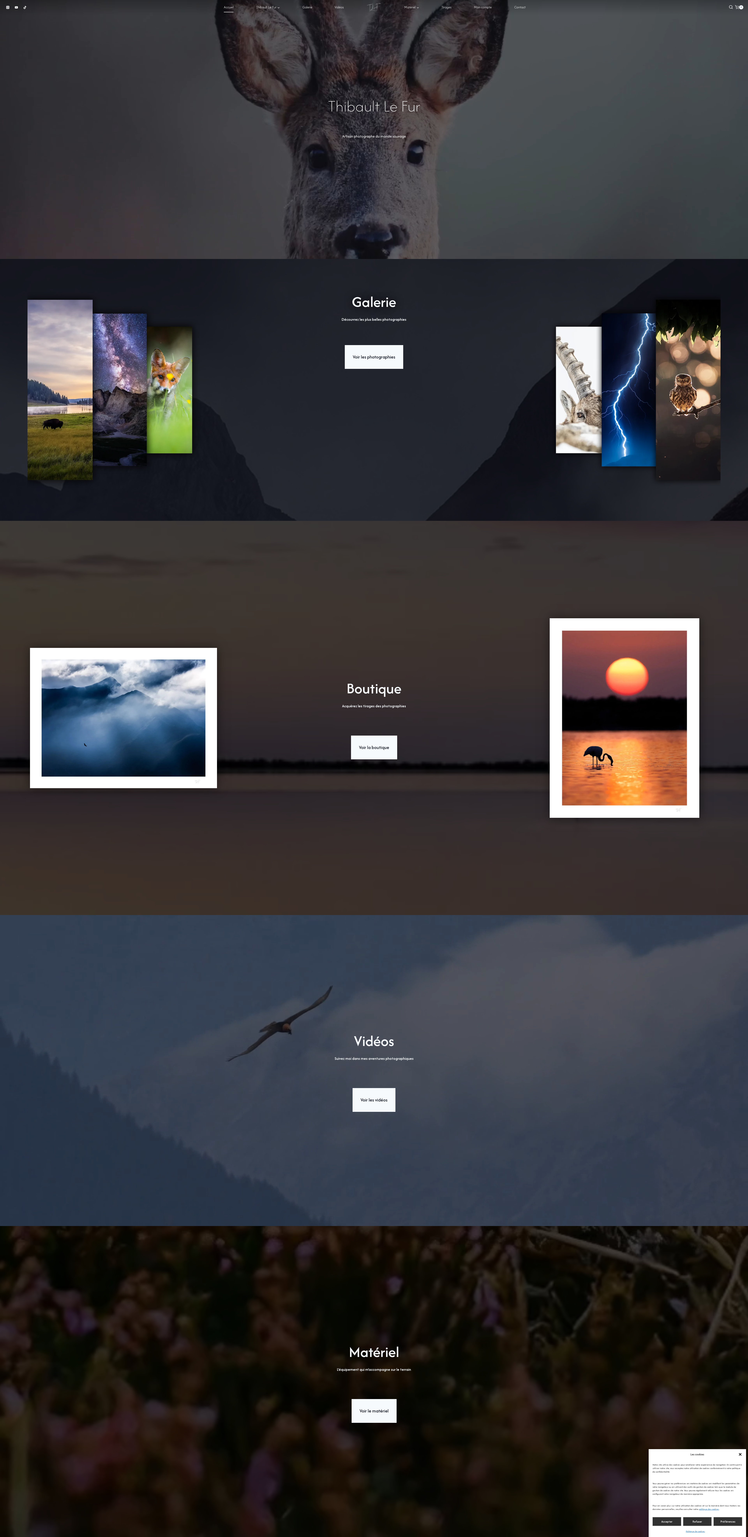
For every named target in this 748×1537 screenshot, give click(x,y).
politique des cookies (709, 1509)
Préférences (728, 1522)
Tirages (446, 7)
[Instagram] (8, 7)
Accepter (666, 1522)
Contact (520, 7)
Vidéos (339, 7)
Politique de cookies (695, 1531)
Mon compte (483, 7)
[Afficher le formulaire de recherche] (731, 7)
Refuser (697, 1522)
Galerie (307, 7)
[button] (740, 1454)
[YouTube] (16, 7)
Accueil (229, 7)
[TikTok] (25, 7)
